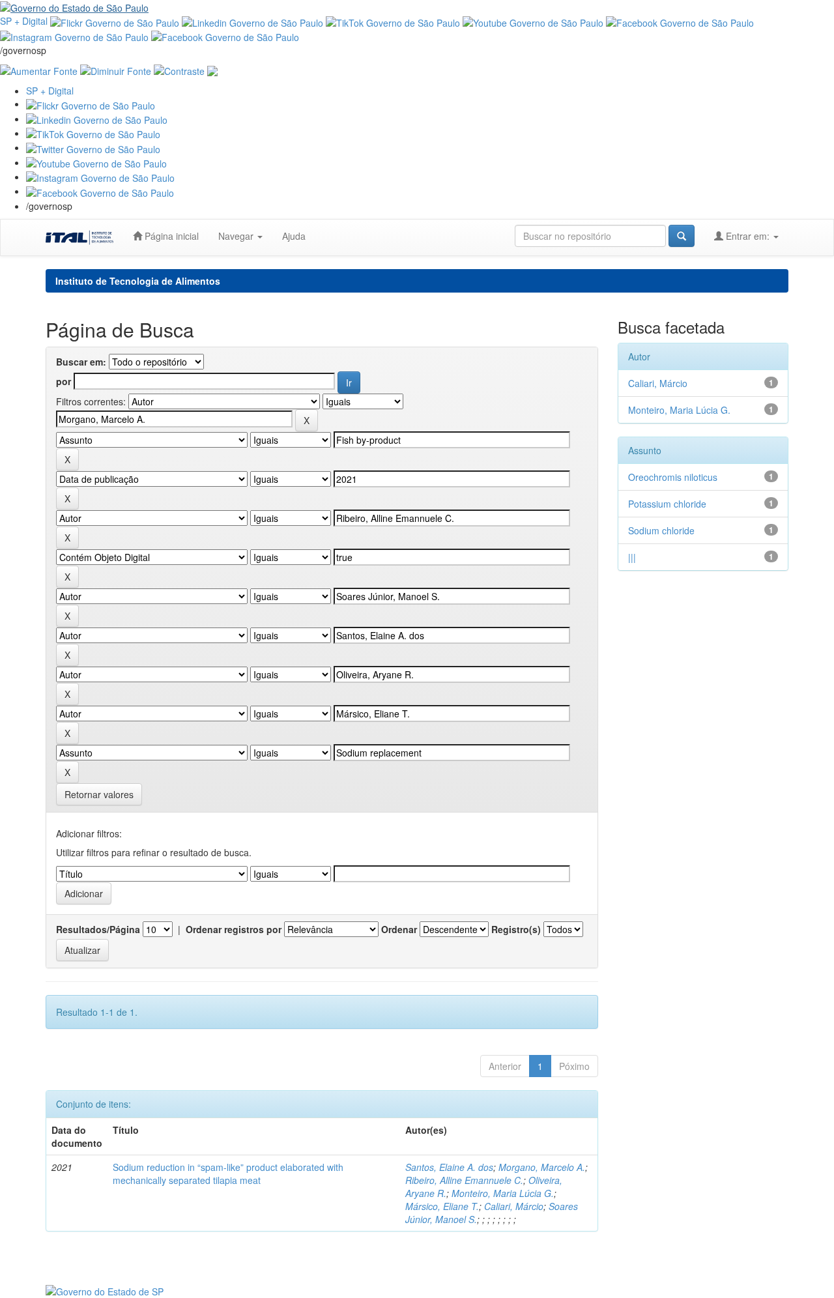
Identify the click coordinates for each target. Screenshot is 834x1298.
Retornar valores (99, 794)
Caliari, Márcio (513, 1206)
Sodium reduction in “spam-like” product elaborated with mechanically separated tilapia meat (228, 1174)
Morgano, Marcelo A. (541, 1167)
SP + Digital (24, 20)
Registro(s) (516, 929)
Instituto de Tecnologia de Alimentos (137, 280)
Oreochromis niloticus (672, 476)
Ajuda (294, 235)
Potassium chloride (667, 503)
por (63, 381)
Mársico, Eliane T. (442, 1206)
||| (632, 557)
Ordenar (399, 929)
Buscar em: (81, 361)
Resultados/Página (98, 929)
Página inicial (170, 235)
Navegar (237, 235)
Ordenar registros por (233, 929)
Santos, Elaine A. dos (449, 1167)
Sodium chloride (661, 530)
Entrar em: (747, 235)
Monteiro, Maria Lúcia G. (503, 1193)
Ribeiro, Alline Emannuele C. (464, 1180)
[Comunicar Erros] (212, 69)
